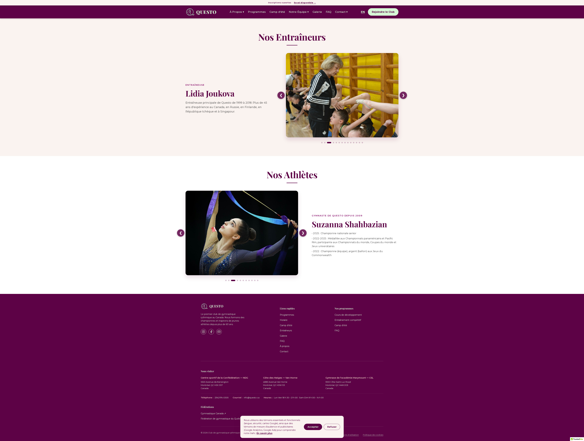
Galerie (317, 11)
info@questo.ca (246, 397)
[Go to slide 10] (350, 142)
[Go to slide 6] (339, 142)
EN (363, 12)
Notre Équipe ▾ (299, 11)
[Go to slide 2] (324, 142)
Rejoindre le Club (383, 11)
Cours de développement (348, 315)
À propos (284, 346)
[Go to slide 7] (342, 142)
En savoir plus (264, 433)
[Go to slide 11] (353, 142)
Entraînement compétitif (348, 320)
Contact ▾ (341, 11)
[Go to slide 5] (336, 142)
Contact (284, 351)
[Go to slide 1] (322, 142)
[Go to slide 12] (356, 142)
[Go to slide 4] (333, 142)
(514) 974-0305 (214, 397)
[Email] (219, 331)
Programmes (257, 11)
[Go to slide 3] (329, 142)
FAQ (328, 11)
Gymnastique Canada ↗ (213, 413)
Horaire (283, 320)
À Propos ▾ (237, 11)
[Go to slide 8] (345, 142)
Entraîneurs (286, 330)
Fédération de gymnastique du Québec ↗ (223, 418)
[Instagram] (203, 331)
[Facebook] (211, 331)
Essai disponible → (305, 2)
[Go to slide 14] (362, 142)
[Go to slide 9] (348, 142)
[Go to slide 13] (359, 142)
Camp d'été (277, 11)
